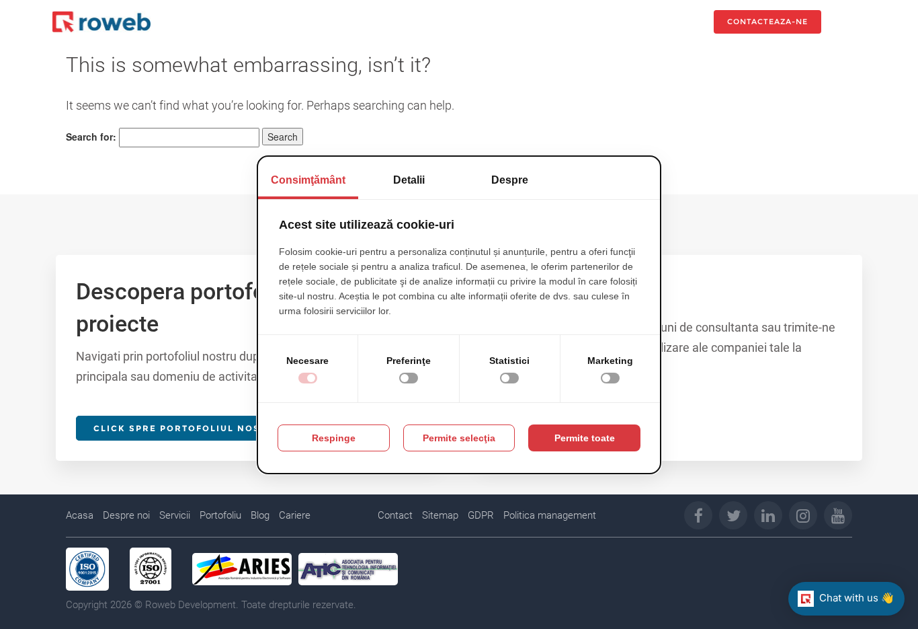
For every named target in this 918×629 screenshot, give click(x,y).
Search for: (91, 136)
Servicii (174, 515)
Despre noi (126, 515)
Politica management (549, 515)
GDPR (481, 515)
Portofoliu (220, 515)
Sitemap (440, 515)
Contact (395, 515)
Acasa (79, 515)
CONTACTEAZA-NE (767, 21)
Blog (260, 515)
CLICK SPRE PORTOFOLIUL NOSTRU (187, 428)
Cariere (294, 515)
